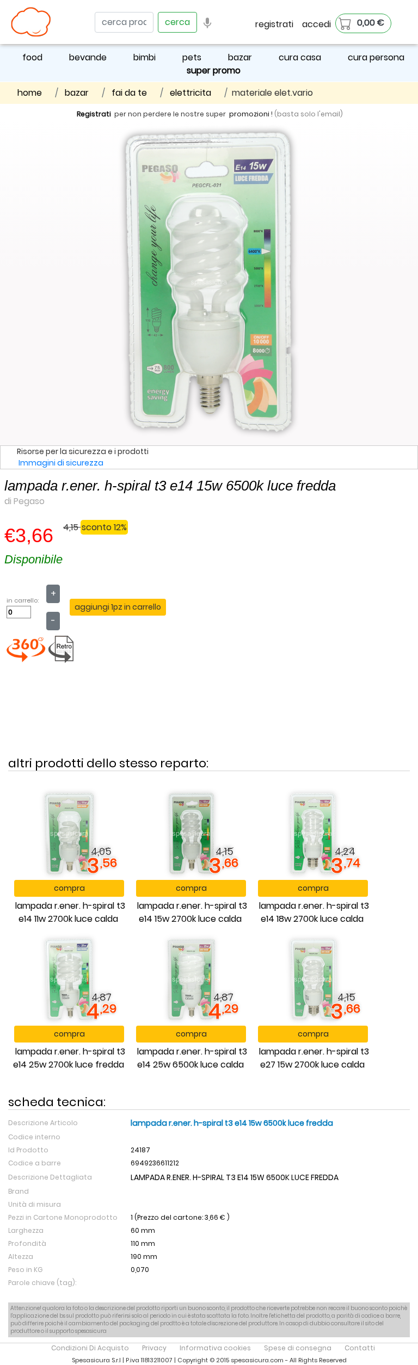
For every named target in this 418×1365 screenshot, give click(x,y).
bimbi (144, 57)
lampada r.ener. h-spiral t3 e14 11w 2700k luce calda (70, 912)
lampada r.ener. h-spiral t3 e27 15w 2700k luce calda (314, 1058)
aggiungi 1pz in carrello (118, 606)
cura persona (376, 57)
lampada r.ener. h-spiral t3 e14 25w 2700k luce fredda (69, 1058)
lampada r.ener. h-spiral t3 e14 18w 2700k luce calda (314, 912)
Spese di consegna (297, 1347)
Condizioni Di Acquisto (90, 1347)
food (32, 57)
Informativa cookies (215, 1347)
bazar (240, 57)
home (29, 92)
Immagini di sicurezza (61, 462)
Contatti (360, 1347)
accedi (316, 24)
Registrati (94, 114)
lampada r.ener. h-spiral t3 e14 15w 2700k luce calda (192, 912)
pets (191, 57)
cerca (177, 22)
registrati (274, 24)
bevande (88, 57)
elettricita (190, 92)
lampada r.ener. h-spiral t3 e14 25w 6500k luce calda (192, 1058)
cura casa (300, 57)
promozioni (249, 114)
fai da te (129, 92)
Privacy (154, 1347)
